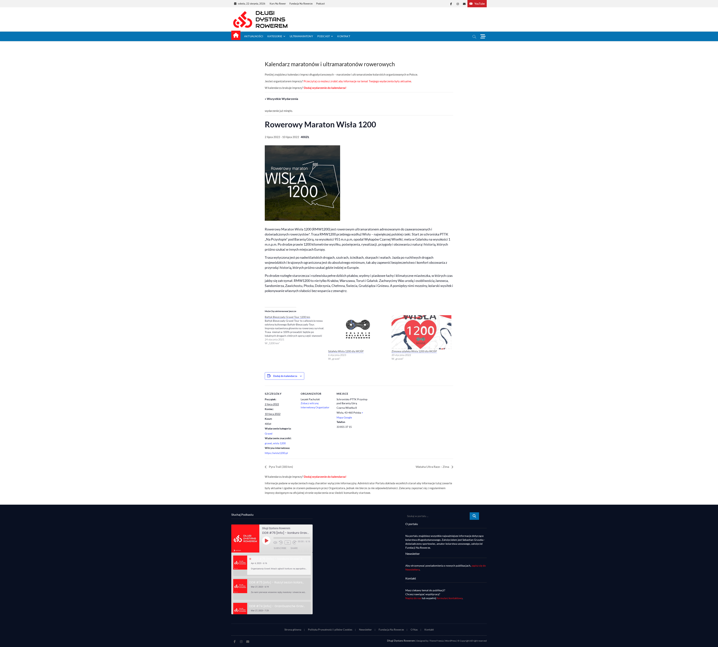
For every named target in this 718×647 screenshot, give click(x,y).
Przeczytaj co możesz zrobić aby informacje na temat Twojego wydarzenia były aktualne (357, 81)
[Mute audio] (275, 542)
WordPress (450, 640)
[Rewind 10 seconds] (281, 542)
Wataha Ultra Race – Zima (433, 466)
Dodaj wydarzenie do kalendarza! (325, 87)
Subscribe (280, 548)
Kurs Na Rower (278, 3)
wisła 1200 (279, 443)
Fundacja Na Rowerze (301, 3)
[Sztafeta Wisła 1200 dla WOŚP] (358, 332)
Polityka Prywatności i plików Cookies (330, 629)
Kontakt (343, 36)
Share (294, 548)
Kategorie (274, 36)
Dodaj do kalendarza (285, 375)
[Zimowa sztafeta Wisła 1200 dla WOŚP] (421, 332)
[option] (272, 565)
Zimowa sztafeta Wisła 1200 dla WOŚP (414, 351)
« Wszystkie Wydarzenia (281, 98)
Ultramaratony (301, 36)
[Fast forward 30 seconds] (294, 542)
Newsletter (365, 629)
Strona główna (292, 629)
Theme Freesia (436, 640)
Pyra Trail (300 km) (280, 466)
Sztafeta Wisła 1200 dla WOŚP (346, 351)
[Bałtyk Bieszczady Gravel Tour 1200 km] (296, 330)
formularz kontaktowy (449, 598)
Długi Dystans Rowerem (401, 640)
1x (287, 542)
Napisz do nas (413, 598)
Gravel (268, 433)
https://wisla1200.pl (276, 453)
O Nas (414, 629)
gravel (268, 443)
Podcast (320, 3)
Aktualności (253, 36)
